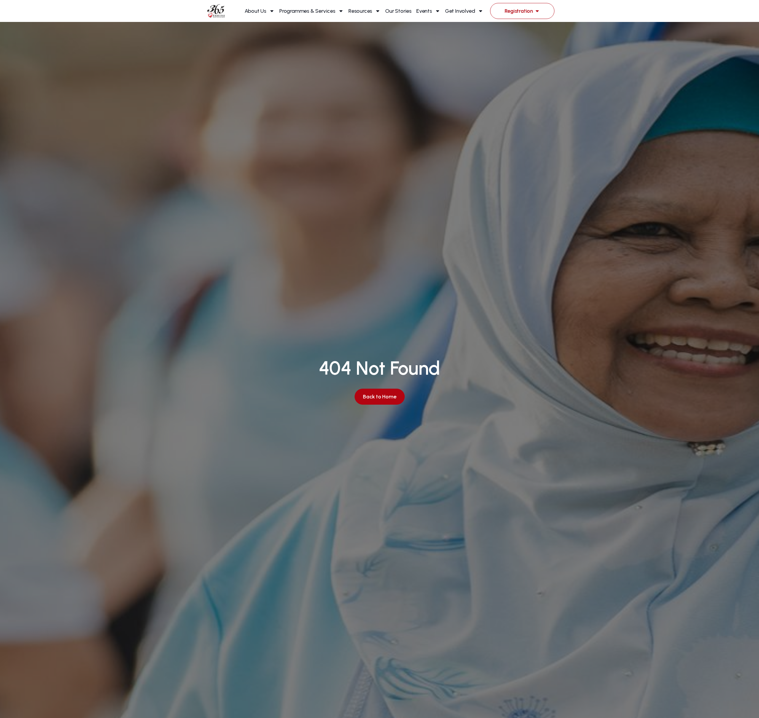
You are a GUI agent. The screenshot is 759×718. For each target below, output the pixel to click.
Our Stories (398, 11)
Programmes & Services (307, 11)
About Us (255, 11)
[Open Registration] (537, 11)
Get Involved (460, 11)
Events (424, 11)
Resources (360, 11)
